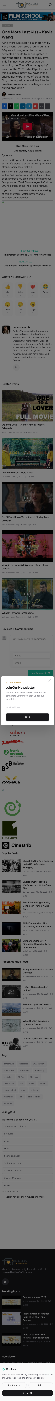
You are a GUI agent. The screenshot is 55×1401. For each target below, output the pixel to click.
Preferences (14, 1385)
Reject (41, 1385)
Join (27, 717)
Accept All (27, 1393)
